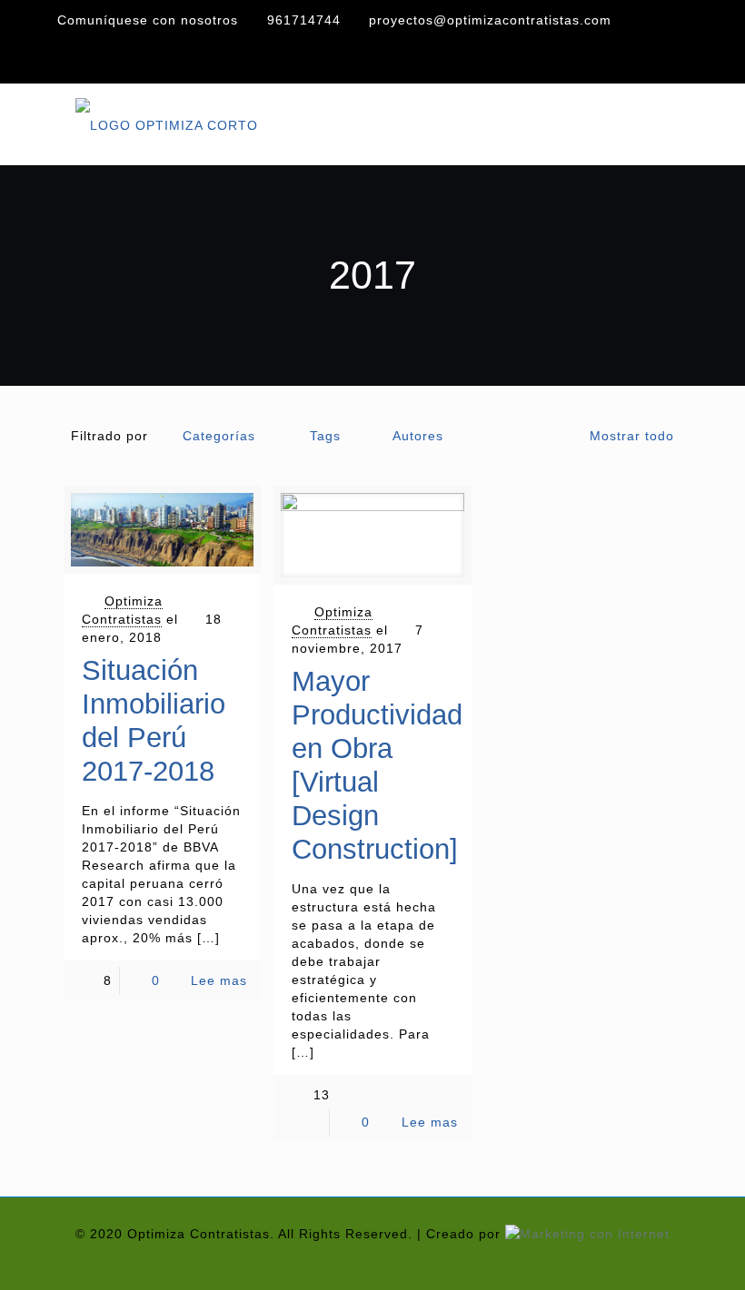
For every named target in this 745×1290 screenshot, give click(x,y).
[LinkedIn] (675, 61)
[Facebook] (613, 61)
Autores (417, 435)
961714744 (304, 20)
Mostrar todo (632, 435)
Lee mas (219, 980)
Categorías (219, 435)
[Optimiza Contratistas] (166, 124)
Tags (325, 435)
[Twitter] (644, 61)
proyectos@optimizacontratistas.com (490, 20)
